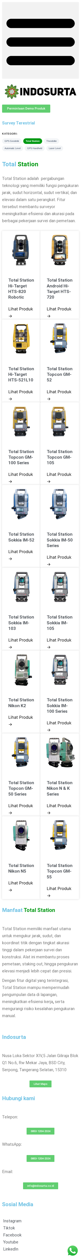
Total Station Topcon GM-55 (59, 871)
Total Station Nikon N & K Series (59, 788)
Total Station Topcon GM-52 (59, 374)
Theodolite (51, 141)
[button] (40, 40)
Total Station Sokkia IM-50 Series (60, 540)
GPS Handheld (34, 148)
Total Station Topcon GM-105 (59, 457)
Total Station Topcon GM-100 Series (21, 457)
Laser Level (55, 148)
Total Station (33, 141)
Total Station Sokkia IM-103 (21, 623)
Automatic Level (13, 148)
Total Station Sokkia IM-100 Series (59, 705)
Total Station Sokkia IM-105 (59, 623)
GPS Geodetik (12, 141)
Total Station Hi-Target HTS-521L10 (21, 374)
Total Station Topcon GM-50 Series (21, 788)
